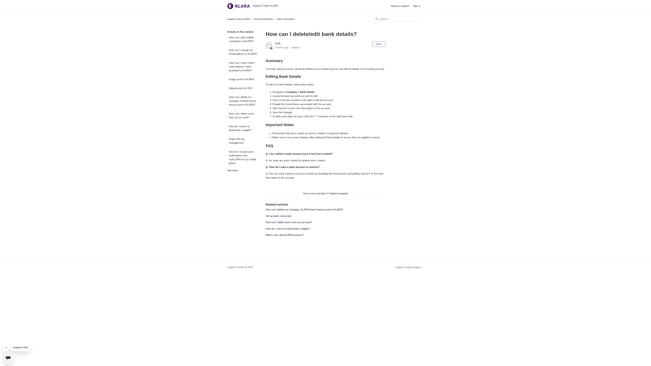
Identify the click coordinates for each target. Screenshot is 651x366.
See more (232, 170)
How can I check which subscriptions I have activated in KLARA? (242, 66)
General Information (263, 19)
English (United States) (409, 267)
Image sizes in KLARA (241, 79)
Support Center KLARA (238, 19)
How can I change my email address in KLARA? (243, 52)
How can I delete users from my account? (241, 115)
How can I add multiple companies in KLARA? (241, 39)
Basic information (285, 19)
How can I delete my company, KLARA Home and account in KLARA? (242, 101)
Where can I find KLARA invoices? (285, 234)
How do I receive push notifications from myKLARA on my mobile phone (242, 157)
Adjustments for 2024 (240, 88)
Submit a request (400, 6)
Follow (379, 44)
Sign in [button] (416, 6)
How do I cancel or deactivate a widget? (240, 128)
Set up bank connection (279, 216)
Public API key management (237, 141)
